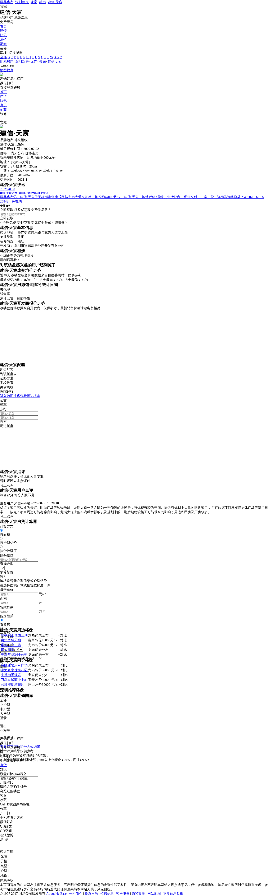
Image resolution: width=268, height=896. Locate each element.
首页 (3, 26)
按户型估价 (8, 542)
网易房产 (6, 2)
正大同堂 (7, 650)
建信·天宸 (55, 2)
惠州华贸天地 (11, 640)
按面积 (5, 534)
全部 (3, 57)
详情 (3, 30)
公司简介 (75, 893)
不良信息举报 (173, 893)
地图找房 (6, 70)
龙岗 (34, 2)
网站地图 (154, 893)
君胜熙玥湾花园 (12, 684)
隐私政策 (138, 893)
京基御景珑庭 (11, 675)
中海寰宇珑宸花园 (14, 670)
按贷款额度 (8, 551)
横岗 (42, 2)
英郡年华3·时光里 (14, 654)
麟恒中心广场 (11, 645)
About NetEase (56, 893)
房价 (3, 39)
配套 (3, 44)
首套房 (5, 624)
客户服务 (122, 893)
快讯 (3, 35)
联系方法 (91, 893)
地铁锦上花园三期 (14, 635)
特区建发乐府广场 (14, 665)
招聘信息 (107, 893)
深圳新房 (22, 2)
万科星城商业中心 (14, 680)
